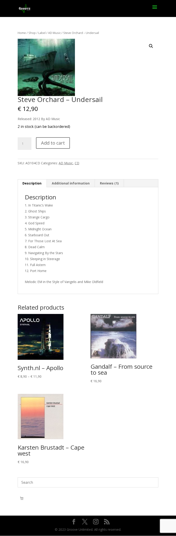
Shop (32, 33)
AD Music (54, 33)
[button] (151, 46)
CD (77, 163)
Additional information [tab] (71, 183)
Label (42, 33)
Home (22, 33)
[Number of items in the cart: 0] (22, 498)
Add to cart (53, 143)
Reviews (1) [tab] (109, 183)
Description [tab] (31, 183)
